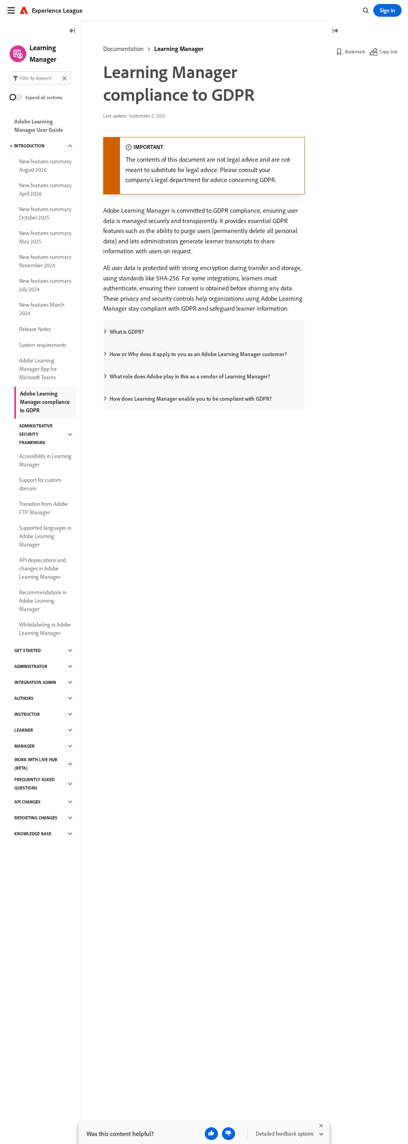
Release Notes (35, 329)
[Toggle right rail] (335, 31)
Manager (24, 746)
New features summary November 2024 (45, 261)
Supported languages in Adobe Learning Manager (45, 536)
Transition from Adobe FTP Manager (43, 508)
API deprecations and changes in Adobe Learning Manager (42, 568)
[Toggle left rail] (72, 31)
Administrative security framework (36, 434)
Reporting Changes (35, 818)
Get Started (27, 650)
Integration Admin (35, 682)
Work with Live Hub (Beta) (35, 764)
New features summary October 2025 (45, 213)
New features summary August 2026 (45, 165)
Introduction (29, 146)
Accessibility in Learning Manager (45, 460)
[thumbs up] (211, 1133)
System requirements (42, 345)
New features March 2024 (42, 309)
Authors (23, 698)
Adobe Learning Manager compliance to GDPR (45, 402)
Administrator (30, 666)
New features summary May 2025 (45, 237)
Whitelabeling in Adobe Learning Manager (45, 629)
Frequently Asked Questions (34, 784)
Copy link (388, 52)
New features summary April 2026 (45, 189)
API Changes (27, 802)
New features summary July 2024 (45, 285)
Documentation (123, 49)
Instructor (27, 714)
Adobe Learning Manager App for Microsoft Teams (38, 369)
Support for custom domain (40, 484)
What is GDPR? (127, 331)
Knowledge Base (32, 833)
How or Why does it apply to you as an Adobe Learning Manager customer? (198, 354)
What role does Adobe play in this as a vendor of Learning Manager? (190, 376)
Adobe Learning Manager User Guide (38, 125)
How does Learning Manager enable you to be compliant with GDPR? (191, 398)
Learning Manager (179, 49)
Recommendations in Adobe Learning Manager (43, 601)
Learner (23, 730)
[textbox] (40, 77)
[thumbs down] (228, 1133)
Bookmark (355, 52)
